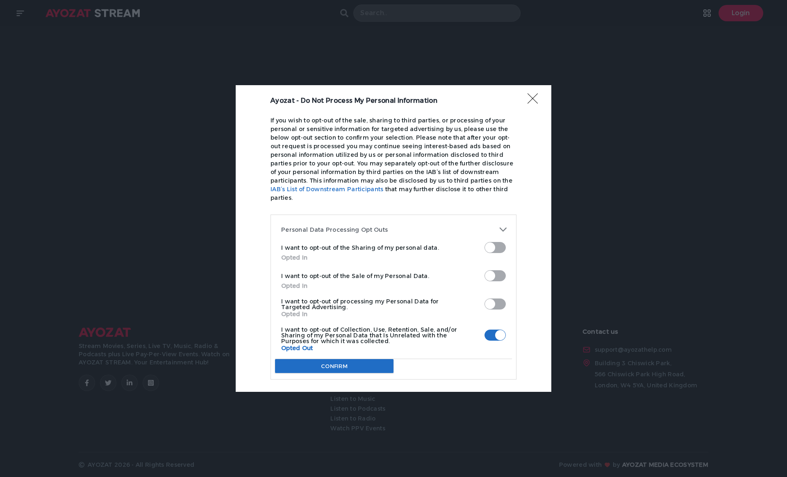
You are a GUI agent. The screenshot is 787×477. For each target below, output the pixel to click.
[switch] (495, 247)
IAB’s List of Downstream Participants (327, 189)
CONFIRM (334, 366)
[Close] (535, 101)
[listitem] (393, 229)
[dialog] (393, 238)
